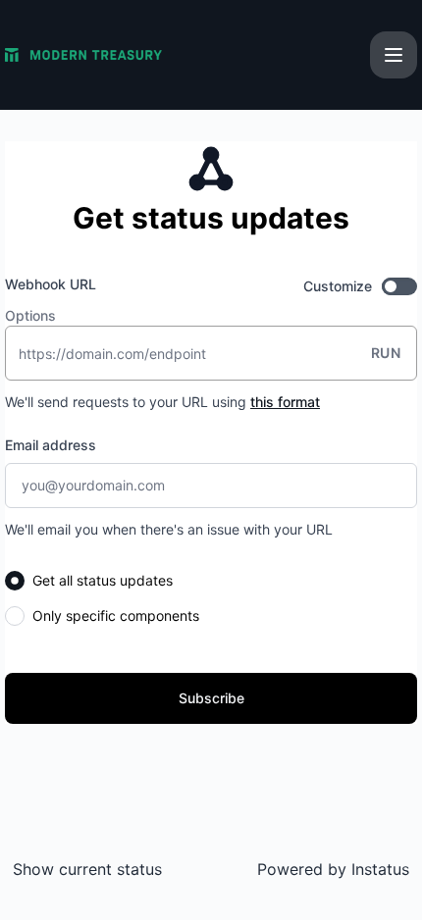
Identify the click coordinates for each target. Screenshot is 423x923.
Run (385, 352)
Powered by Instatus (333, 869)
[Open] (393, 54)
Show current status (87, 869)
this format (285, 401)
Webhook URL (50, 284)
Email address (50, 444)
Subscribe (211, 698)
